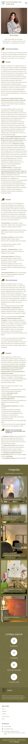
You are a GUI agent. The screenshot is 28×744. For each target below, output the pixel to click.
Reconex (17, 741)
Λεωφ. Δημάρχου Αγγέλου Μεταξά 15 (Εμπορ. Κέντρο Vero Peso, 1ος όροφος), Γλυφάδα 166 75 (14, 733)
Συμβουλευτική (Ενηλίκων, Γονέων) (12, 618)
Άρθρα (3, 718)
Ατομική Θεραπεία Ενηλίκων (12, 499)
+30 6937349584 (7, 726)
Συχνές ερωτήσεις (5, 716)
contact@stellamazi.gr (8, 728)
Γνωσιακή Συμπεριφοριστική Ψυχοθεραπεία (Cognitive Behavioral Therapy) (12, 517)
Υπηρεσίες (4, 713)
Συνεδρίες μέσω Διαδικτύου (12, 555)
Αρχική (3, 708)
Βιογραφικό (4, 711)
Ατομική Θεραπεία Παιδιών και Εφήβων (13, 590)
